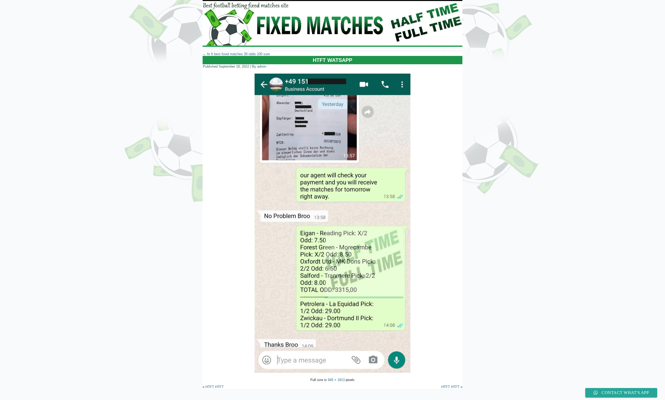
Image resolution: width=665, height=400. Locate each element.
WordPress (312, 396)
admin (261, 66)
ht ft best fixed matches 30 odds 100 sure (236, 54)
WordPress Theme (336, 396)
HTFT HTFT (214, 387)
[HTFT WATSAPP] (332, 374)
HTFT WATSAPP (332, 60)
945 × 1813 (336, 380)
